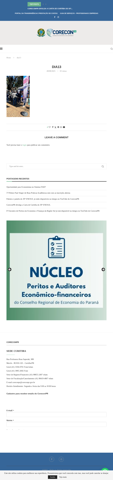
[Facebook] (54, 17)
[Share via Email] (64, 127)
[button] (43, 4)
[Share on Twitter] (55, 127)
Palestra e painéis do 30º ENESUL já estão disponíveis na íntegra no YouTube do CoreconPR (42, 199)
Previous (10, 270)
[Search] (111, 49)
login (25, 145)
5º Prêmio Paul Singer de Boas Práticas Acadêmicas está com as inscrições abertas (38, 193)
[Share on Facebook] (52, 127)
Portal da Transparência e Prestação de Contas (36, 13)
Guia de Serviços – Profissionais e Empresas (79, 13)
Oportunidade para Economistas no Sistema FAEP (26, 187)
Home (8, 58)
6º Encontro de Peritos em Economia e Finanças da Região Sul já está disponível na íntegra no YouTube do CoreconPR (52, 211)
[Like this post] (50, 127)
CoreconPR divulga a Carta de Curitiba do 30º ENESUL (28, 205)
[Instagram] (58, 17)
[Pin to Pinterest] (58, 127)
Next (103, 270)
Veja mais (63, 477)
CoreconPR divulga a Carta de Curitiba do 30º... (50, 9)
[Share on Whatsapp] (61, 127)
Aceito (52, 477)
